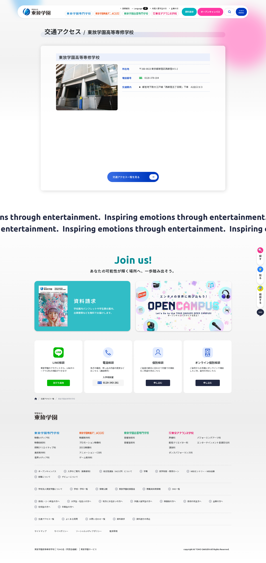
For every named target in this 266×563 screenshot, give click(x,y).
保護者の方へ (170, 501)
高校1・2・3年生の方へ (49, 501)
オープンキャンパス (210, 11)
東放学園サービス (89, 549)
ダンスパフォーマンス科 (181, 452)
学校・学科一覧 (81, 489)
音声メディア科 (41, 457)
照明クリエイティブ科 (45, 447)
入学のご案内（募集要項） (80, 471)
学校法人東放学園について (50, 489)
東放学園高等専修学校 (44, 549)
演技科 (172, 447)
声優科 (172, 437)
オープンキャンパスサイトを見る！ (184, 315)
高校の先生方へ (194, 501)
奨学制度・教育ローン (169, 471)
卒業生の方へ (68, 506)
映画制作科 (84, 437)
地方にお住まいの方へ (113, 501)
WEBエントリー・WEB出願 (203, 471)
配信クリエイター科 (178, 442)
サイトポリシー (61, 531)
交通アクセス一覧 (47, 398)
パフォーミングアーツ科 (209, 437)
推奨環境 (113, 531)
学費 (146, 471)
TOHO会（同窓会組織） (67, 549)
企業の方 (174, 8)
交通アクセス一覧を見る (126, 177)
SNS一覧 (176, 489)
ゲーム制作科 (85, 457)
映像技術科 (39, 442)
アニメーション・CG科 (90, 452)
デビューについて (70, 476)
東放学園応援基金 (127, 489)
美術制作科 (39, 452)
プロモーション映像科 (90, 442)
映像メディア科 (41, 437)
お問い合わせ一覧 (97, 519)
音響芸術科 (129, 442)
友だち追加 (58, 382)
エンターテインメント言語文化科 (213, 442)
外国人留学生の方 (159, 8)
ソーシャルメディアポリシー (89, 531)
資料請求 (189, 11)
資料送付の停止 (143, 519)
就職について (44, 476)
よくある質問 (72, 519)
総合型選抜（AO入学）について (117, 471)
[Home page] (35, 399)
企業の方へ (218, 501)
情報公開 (103, 489)
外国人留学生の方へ (143, 501)
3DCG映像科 (85, 447)
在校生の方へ (44, 506)
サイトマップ (40, 531)
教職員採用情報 (154, 489)
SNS (260, 312)
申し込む (158, 382)
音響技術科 (129, 437)
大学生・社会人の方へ (81, 501)
